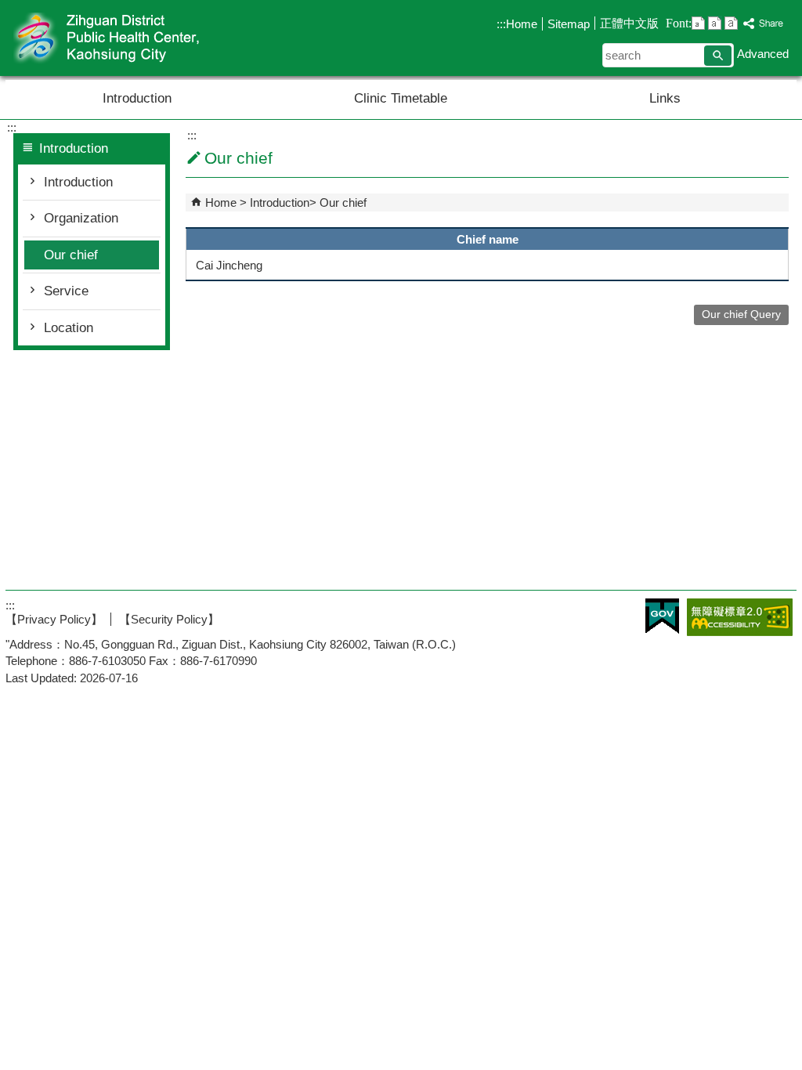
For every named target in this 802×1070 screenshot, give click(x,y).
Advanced (763, 53)
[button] (718, 55)
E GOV (662, 616)
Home (521, 24)
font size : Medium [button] (714, 23)
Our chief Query (741, 314)
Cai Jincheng (229, 265)
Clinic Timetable (400, 98)
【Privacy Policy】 (54, 619)
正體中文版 (629, 23)
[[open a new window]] (764, 23)
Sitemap (568, 24)
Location (68, 327)
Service (66, 291)
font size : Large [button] (731, 23)
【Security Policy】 (169, 619)
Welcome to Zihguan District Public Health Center (137, 38)
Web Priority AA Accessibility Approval (740, 617)
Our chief (71, 255)
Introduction (137, 98)
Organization (81, 218)
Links (665, 98)
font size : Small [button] (698, 23)
